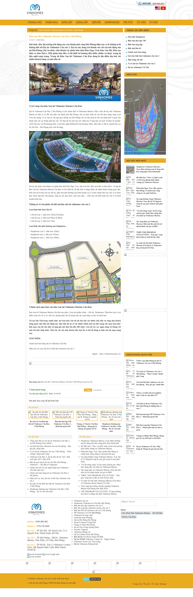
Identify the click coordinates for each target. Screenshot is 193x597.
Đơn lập (67, 22)
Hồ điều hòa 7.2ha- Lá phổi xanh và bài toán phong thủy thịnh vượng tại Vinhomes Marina (149, 179)
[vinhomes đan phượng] (145, 310)
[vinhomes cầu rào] (145, 254)
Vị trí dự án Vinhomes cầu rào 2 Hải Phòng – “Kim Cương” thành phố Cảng (149, 373)
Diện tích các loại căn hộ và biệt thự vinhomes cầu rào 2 (51, 349)
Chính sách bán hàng (137, 52)
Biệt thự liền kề (134, 48)
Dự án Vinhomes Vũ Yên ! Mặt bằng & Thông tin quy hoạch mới (149, 447)
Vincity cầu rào (129, 517)
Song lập (82, 22)
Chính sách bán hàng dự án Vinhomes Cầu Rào (48, 344)
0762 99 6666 (43, 526)
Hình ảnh (132, 75)
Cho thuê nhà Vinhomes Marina (136, 513)
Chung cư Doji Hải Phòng (84, 525)
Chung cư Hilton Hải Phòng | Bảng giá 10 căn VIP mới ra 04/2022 (150, 437)
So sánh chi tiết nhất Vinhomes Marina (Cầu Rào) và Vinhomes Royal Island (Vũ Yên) (149, 245)
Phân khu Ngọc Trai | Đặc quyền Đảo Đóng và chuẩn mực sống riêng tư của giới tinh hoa (149, 190)
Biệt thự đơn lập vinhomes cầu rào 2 (88, 506)
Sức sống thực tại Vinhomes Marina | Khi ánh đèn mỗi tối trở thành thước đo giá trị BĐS (149, 223)
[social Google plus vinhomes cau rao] (51, 554)
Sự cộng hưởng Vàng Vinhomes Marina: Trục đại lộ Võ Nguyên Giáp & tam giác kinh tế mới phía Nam (149, 202)
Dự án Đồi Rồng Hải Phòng (85, 520)
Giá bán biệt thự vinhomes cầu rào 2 (143, 56)
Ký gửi (154, 22)
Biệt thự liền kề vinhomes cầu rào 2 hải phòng (92, 510)
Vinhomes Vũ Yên (84, 513)
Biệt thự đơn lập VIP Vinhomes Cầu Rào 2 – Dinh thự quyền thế (150, 415)
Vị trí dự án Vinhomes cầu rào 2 (141, 64)
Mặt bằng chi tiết (135, 60)
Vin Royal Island (89, 537)
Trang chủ (35, 22)
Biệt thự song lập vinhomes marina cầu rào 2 (92, 508)
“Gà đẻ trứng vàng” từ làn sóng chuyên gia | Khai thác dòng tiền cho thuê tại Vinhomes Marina (149, 213)
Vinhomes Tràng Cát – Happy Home (100, 539)
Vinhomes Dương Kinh (88, 544)
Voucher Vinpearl (81, 530)
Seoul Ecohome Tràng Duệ (85, 522)
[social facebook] (34, 554)
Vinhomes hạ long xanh (83, 515)
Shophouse (112, 22)
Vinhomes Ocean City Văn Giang (87, 542)
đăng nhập (41, 401)
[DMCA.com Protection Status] (92, 579)
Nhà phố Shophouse (136, 37)
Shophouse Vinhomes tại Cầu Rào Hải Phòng (92, 503)
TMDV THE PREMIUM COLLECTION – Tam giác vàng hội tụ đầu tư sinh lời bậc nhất (149, 234)
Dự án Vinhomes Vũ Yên (138, 67)
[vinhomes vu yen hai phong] (75, 369)
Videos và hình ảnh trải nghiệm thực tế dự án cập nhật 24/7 (148, 394)
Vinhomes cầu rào (81, 501)
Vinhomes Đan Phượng (83, 518)
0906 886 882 (41, 521)
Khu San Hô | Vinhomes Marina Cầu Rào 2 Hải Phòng (61, 382)
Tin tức (128, 22)
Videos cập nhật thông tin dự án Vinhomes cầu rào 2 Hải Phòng (148, 362)
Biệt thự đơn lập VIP (137, 41)
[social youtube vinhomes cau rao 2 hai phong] (34, 557)
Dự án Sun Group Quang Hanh (86, 527)
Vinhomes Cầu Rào (82, 56)
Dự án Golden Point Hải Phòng (86, 534)
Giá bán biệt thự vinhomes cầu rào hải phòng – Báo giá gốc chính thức (150, 383)
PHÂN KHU (52, 22)
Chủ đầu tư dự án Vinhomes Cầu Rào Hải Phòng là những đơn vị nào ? (149, 406)
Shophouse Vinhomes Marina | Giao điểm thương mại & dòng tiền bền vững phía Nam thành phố (150, 169)
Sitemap (163, 584)
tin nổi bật (157, 513)
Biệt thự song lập (135, 44)
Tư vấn (141, 22)
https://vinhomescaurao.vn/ (110, 354)
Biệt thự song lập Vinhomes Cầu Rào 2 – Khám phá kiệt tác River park (149, 427)
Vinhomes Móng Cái (82, 532)
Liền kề (96, 22)
